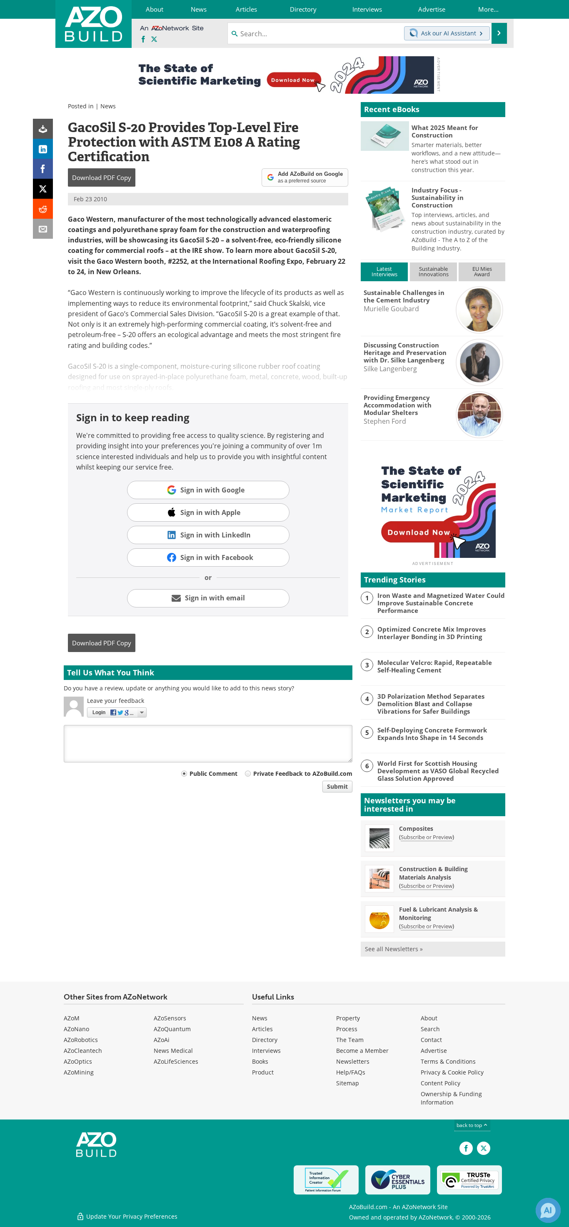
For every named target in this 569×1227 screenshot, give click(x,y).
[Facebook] (43, 169)
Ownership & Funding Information (451, 1098)
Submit (337, 786)
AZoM (72, 1018)
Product (263, 1072)
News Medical (173, 1051)
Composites (416, 828)
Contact (431, 1040)
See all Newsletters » (394, 949)
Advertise (434, 1051)
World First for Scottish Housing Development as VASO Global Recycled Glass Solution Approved (438, 771)
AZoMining (79, 1072)
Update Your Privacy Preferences (131, 1216)
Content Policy (440, 1083)
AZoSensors (170, 1018)
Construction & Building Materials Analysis (433, 873)
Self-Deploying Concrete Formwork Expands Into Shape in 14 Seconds (432, 733)
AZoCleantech (83, 1051)
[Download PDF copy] (43, 129)
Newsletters (352, 1061)
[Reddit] (43, 209)
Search (430, 1029)
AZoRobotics (81, 1040)
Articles (262, 1029)
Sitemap (347, 1083)
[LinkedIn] (43, 149)
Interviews (266, 1051)
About (429, 1018)
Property (348, 1018)
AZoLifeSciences (176, 1061)
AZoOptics (78, 1061)
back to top (470, 1125)
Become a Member (362, 1051)
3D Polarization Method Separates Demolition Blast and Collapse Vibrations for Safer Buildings (430, 703)
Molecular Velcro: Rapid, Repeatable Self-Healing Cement (434, 666)
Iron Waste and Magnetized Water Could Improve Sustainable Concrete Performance (441, 603)
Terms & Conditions (448, 1061)
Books (260, 1061)
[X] (43, 189)
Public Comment (213, 773)
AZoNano (76, 1029)
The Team (350, 1040)
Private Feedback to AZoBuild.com (302, 773)
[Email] (43, 229)
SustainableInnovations (434, 271)
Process (346, 1029)
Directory (264, 1040)
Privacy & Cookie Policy (452, 1072)
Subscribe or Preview (426, 837)
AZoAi (162, 1040)
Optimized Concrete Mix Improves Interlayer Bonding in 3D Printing (431, 632)
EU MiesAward (482, 271)
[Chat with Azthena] (548, 1210)
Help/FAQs (350, 1072)
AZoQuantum (172, 1029)
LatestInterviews (384, 271)
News (108, 106)
